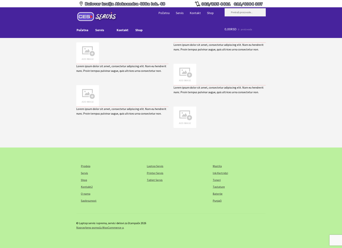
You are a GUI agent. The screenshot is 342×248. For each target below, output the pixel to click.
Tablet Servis (155, 180)
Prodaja (85, 166)
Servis (180, 13)
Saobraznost (89, 200)
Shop (210, 13)
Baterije (217, 193)
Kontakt (195, 13)
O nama (85, 193)
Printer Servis (155, 173)
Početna (164, 13)
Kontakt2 (87, 186)
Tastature (219, 186)
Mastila (217, 166)
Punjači (217, 200)
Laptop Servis (155, 166)
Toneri (217, 180)
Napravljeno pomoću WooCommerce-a (100, 227)
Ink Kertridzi (220, 173)
